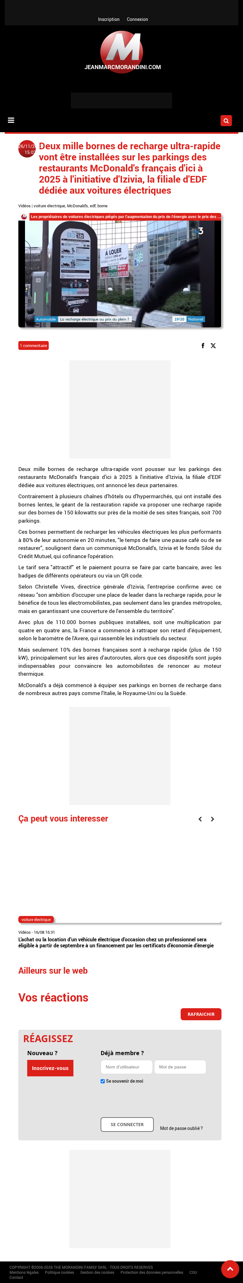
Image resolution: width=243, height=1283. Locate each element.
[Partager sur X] (214, 345)
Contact (16, 1277)
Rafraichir (201, 1014)
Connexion (137, 19)
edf (93, 206)
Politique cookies (59, 1272)
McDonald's (77, 206)
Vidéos (24, 206)
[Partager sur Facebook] (204, 345)
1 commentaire (33, 345)
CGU (193, 1272)
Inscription (109, 19)
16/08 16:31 (44, 932)
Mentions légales (24, 1272)
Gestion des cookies (97, 1272)
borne (102, 206)
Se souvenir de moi (124, 1081)
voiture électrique (49, 206)
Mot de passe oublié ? (181, 1128)
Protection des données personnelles (152, 1272)
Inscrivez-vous (50, 1068)
